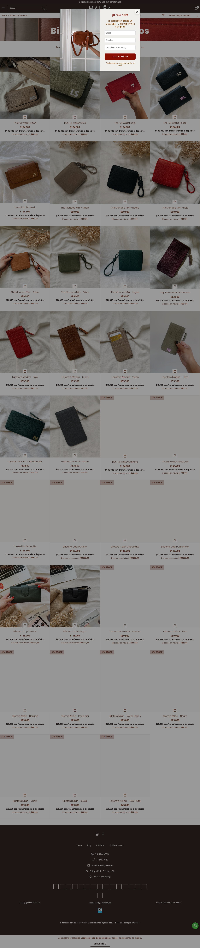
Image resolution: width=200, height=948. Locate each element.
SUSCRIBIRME (120, 56)
